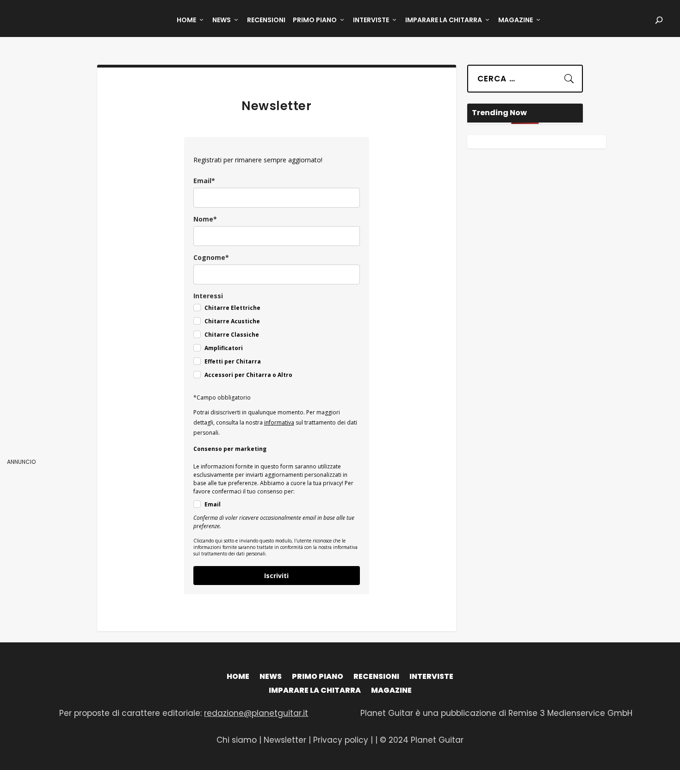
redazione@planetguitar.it (256, 713)
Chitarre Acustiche (232, 321)
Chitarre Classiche (231, 335)
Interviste (371, 21)
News (221, 21)
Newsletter (286, 739)
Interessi (208, 295)
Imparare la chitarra (443, 21)
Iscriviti (276, 575)
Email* (204, 180)
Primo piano (315, 21)
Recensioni (266, 21)
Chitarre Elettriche (232, 308)
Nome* (205, 219)
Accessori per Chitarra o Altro (248, 375)
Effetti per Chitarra (232, 361)
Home (186, 21)
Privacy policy (340, 739)
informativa (279, 422)
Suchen (563, 76)
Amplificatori (223, 348)
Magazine (515, 21)
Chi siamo (236, 739)
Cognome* (211, 257)
